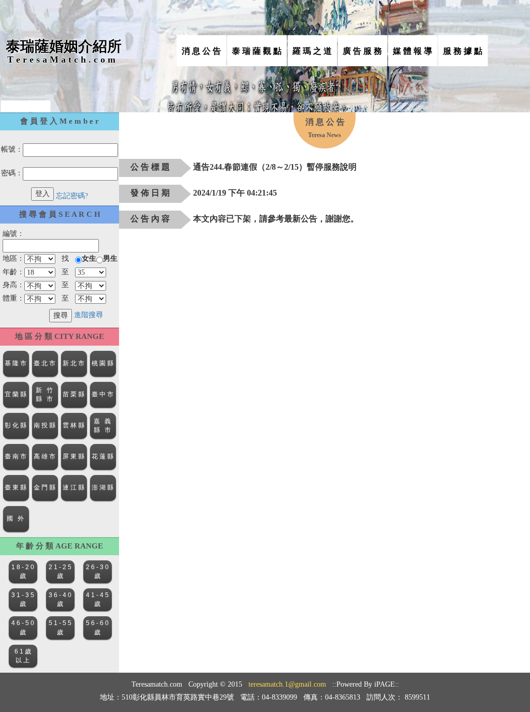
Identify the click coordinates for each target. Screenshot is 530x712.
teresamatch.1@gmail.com (287, 684)
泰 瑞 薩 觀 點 (257, 51)
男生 (110, 258)
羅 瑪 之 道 (312, 51)
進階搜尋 (88, 315)
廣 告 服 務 (362, 51)
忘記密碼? (72, 196)
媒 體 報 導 (412, 51)
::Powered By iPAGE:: (365, 684)
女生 (89, 258)
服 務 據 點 (462, 51)
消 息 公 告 (201, 51)
